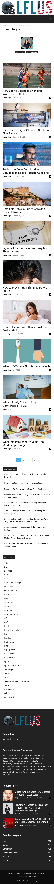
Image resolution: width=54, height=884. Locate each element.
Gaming (7, 606)
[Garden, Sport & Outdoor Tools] (27, 7)
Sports (7, 661)
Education (8, 586)
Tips (6, 677)
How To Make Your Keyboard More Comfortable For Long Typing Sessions (27, 544)
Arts (6, 563)
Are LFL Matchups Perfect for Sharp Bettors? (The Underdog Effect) (24, 512)
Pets (6, 646)
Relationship (9, 657)
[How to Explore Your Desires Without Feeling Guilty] (27, 312)
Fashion (7, 594)
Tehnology (8, 669)
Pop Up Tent (9, 650)
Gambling (8, 602)
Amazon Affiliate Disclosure (34, 873)
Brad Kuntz (19, 814)
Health (7, 626)
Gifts (6, 618)
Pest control (9, 642)
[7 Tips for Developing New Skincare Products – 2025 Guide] (8, 795)
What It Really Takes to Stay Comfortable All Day (19, 404)
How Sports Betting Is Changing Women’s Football (22, 92)
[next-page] (34, 460)
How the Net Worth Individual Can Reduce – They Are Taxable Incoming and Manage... (31, 808)
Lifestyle (7, 638)
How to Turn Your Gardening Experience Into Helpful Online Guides (25, 475)
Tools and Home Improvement (17, 681)
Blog (6, 567)
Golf (6, 622)
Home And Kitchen (12, 630)
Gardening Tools (11, 614)
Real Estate (9, 653)
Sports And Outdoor (13, 665)
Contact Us (33, 876)
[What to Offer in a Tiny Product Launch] (27, 351)
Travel (7, 685)
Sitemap (18, 873)
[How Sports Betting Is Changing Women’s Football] (27, 75)
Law (6, 634)
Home (5, 25)
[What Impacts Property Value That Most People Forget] (27, 427)
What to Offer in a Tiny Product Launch (26, 366)
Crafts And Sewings (12, 582)
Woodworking (10, 697)
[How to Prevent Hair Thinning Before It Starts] (27, 272)
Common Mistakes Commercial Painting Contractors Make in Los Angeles (25, 504)
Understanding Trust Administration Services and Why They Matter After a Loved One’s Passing (26, 520)
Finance (7, 598)
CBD (6, 578)
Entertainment (10, 590)
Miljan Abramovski (21, 798)
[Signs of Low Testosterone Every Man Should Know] (27, 233)
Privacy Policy (22, 876)
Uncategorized (10, 689)
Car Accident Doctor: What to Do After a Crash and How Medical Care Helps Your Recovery (26, 536)
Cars (6, 574)
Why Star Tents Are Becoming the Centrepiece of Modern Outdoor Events (27, 495)
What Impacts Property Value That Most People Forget (24, 443)
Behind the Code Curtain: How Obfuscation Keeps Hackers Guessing (26, 171)
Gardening (9, 610)
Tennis (7, 673)
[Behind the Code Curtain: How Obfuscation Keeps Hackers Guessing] (27, 154)
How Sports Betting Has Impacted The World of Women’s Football (27, 528)
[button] (4, 19)
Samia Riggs (7, 98)
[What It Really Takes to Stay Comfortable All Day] (27, 387)
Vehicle (7, 693)
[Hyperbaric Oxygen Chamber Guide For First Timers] (27, 115)
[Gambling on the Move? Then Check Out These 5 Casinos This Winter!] (8, 823)
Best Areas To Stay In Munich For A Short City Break (25, 489)
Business (8, 571)
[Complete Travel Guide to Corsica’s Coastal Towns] (27, 194)
